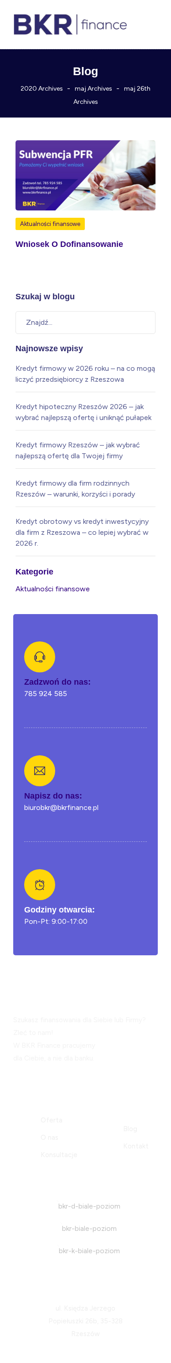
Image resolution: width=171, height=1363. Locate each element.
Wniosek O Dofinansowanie (69, 244)
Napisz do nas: (53, 795)
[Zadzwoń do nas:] (39, 656)
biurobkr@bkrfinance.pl (61, 807)
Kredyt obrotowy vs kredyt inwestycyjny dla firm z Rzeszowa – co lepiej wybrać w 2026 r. (82, 532)
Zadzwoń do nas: (57, 682)
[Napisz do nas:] (39, 770)
